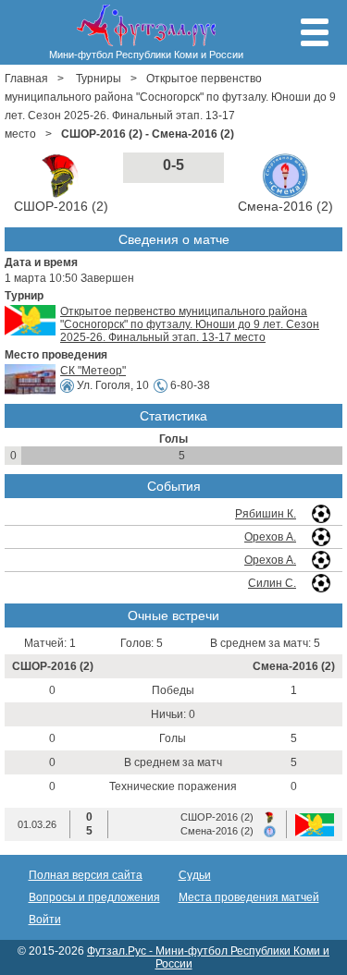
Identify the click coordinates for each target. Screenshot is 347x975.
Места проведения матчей (249, 897)
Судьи (195, 875)
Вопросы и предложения (94, 897)
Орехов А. (270, 536)
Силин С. (272, 583)
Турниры (98, 78)
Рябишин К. (265, 513)
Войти (45, 919)
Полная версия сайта (86, 875)
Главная (26, 78)
